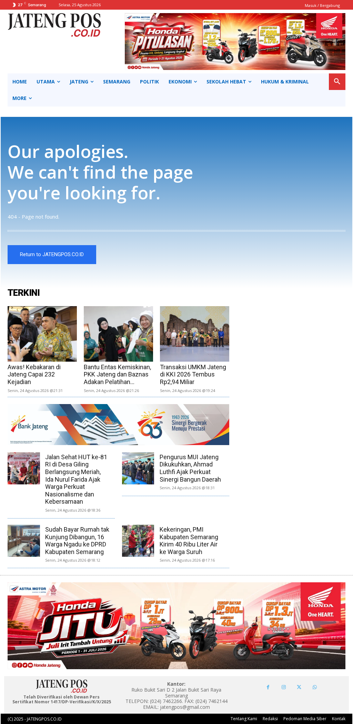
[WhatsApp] (315, 687)
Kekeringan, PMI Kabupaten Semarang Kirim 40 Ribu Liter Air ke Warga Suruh (189, 540)
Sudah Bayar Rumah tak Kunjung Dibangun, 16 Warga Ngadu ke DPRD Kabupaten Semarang (77, 540)
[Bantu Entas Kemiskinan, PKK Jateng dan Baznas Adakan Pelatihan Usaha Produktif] (118, 334)
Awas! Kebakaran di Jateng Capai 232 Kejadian (34, 374)
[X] (299, 687)
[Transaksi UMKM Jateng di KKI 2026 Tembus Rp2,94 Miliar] (194, 334)
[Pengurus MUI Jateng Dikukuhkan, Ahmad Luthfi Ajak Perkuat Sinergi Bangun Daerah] (138, 468)
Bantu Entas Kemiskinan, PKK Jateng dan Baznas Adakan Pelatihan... (117, 374)
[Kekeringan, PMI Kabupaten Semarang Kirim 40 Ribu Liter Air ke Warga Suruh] (138, 541)
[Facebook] (268, 687)
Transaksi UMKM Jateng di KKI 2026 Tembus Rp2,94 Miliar (193, 374)
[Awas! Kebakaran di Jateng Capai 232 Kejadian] (42, 334)
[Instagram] (284, 687)
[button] (337, 81)
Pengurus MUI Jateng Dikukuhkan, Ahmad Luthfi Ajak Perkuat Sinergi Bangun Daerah (190, 468)
